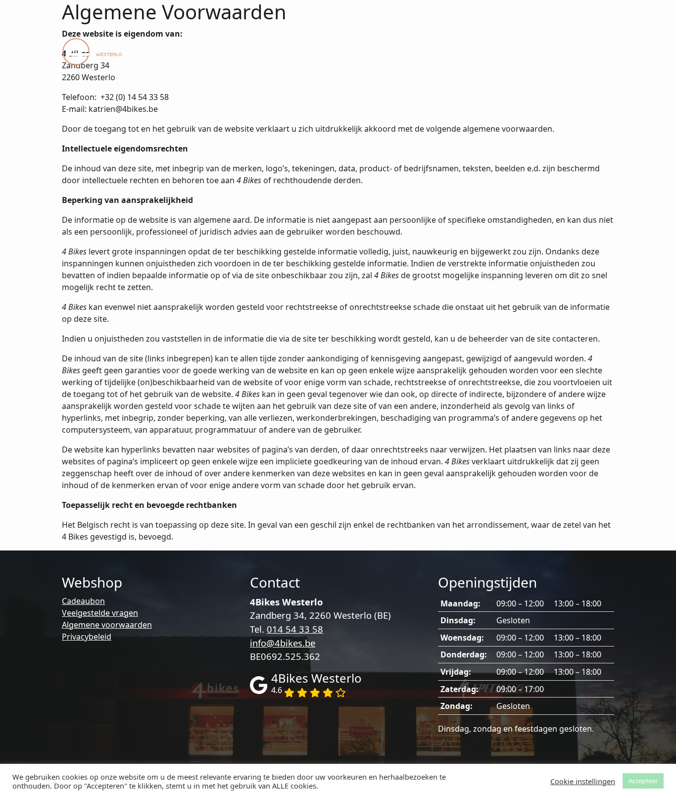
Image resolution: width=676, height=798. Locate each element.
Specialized (259, 41)
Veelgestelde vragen (100, 612)
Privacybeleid (86, 636)
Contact (582, 40)
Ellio (488, 40)
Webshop (164, 61)
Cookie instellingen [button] (582, 781)
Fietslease (531, 40)
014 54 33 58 (496, 21)
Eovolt (451, 40)
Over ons (202, 40)
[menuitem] (496, 21)
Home (157, 40)
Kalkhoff (406, 40)
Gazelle (358, 40)
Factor (316, 40)
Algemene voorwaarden (107, 624)
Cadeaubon (83, 601)
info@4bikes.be (564, 21)
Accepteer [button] (643, 780)
